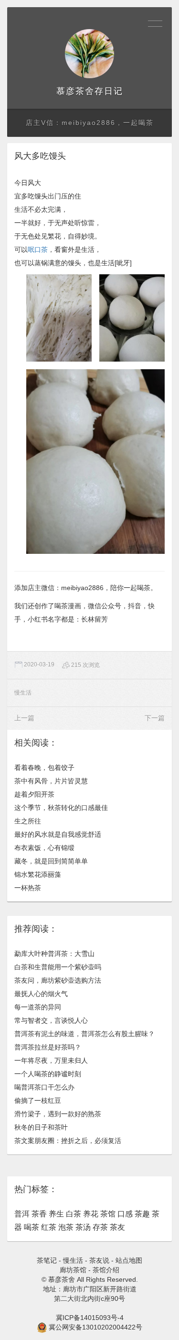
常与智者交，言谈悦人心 (51, 1020)
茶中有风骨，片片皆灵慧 (51, 781)
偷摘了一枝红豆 (37, 1100)
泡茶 (66, 1227)
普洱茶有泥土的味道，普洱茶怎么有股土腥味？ (84, 1034)
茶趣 (142, 1214)
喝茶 (31, 1227)
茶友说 (99, 1260)
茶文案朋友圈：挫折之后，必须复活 (67, 1140)
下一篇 (155, 718)
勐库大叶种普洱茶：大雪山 (54, 953)
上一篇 (24, 718)
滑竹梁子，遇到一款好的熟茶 (57, 1114)
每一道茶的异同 (37, 1007)
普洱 (22, 1214)
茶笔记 (47, 1260)
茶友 (117, 1227)
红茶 (48, 1227)
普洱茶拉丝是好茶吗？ (47, 1047)
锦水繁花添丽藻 (37, 874)
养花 (90, 1214)
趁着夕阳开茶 (34, 794)
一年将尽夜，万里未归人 (51, 1060)
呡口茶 (38, 249)
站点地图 (129, 1260)
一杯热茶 (27, 888)
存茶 (100, 1227)
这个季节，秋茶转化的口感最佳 (61, 807)
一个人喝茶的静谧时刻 (47, 1074)
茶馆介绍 (106, 1270)
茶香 (39, 1214)
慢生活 (23, 692)
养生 (56, 1214)
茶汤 (83, 1227)
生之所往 (27, 821)
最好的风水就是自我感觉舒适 (57, 834)
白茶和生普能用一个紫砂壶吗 (57, 967)
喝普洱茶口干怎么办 (44, 1087)
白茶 (73, 1214)
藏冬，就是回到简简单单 (51, 861)
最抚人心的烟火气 (41, 993)
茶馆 (108, 1214)
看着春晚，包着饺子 (44, 767)
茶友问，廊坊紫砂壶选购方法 (57, 980)
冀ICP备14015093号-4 (90, 1317)
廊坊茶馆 (73, 1270)
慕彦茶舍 (75, 91)
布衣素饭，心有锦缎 (44, 848)
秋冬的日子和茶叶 (41, 1127)
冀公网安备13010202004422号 (95, 1327)
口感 (125, 1214)
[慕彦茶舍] (89, 53)
